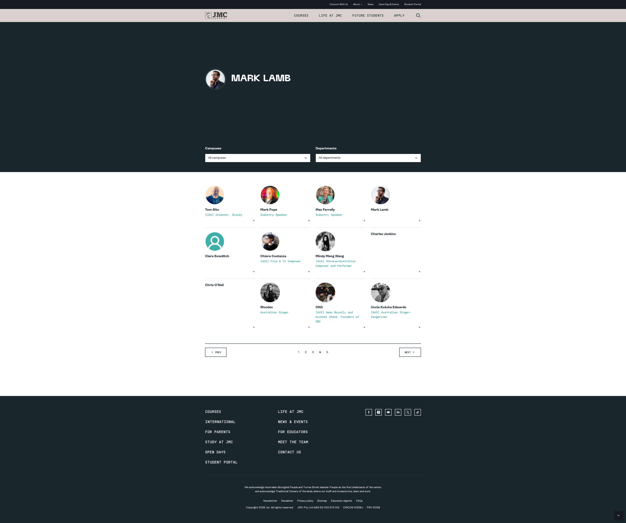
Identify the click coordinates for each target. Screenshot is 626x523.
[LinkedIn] (398, 412)
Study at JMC (219, 441)
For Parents (217, 431)
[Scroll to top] (618, 515)
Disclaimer (287, 501)
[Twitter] (408, 412)
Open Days (215, 451)
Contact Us (289, 451)
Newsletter (270, 501)
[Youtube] (388, 412)
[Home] (216, 15)
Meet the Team (293, 441)
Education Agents (341, 501)
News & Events (293, 421)
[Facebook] (368, 412)
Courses (301, 15)
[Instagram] (378, 412)
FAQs (359, 501)
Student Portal (221, 462)
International (220, 421)
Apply (399, 15)
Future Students (368, 15)
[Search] (418, 15)
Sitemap (322, 501)
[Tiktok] (417, 412)
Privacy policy (305, 501)
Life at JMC (330, 15)
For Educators (293, 431)
